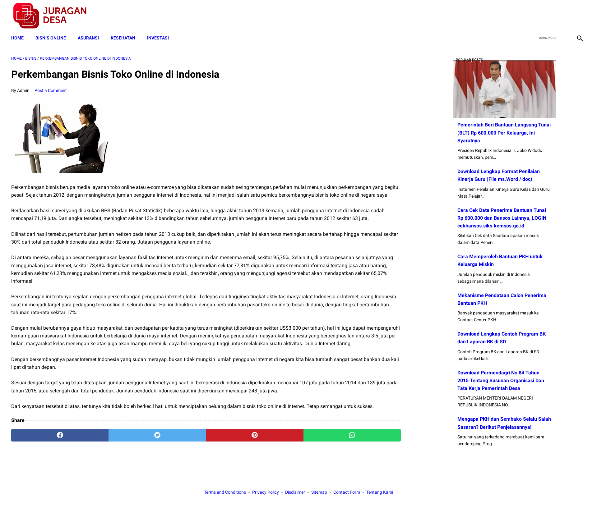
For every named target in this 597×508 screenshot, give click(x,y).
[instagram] (579, 16)
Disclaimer (295, 492)
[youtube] (564, 16)
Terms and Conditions (225, 492)
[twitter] (550, 16)
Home (17, 37)
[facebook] (535, 16)
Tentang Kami (379, 492)
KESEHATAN (123, 37)
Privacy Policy (265, 492)
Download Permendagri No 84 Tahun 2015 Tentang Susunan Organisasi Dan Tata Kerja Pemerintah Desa (500, 380)
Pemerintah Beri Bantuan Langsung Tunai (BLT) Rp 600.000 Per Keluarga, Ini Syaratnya (504, 132)
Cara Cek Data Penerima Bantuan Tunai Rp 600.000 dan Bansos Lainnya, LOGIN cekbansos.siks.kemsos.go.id (501, 218)
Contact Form (346, 492)
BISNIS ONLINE (50, 37)
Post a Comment (51, 90)
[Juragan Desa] (54, 15)
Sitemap (319, 492)
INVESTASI (158, 37)
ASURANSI (88, 37)
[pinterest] (254, 435)
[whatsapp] (352, 435)
